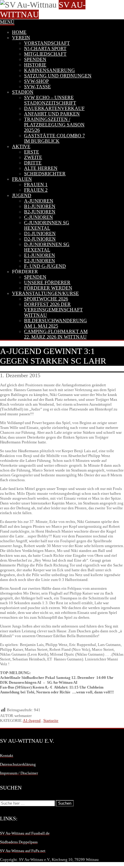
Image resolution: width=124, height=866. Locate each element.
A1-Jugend (32, 720)
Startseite (50, 720)
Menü (7, 21)
